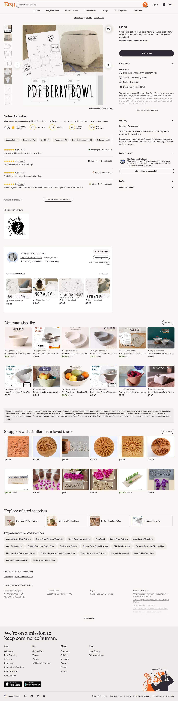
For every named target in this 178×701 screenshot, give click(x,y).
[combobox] (79, 5)
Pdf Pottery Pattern (70, 547)
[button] (101, 257)
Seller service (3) (103, 140)
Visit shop (104, 274)
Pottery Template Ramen (45, 561)
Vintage (105, 11)
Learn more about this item (147, 110)
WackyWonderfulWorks (129, 40)
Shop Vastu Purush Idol (14, 597)
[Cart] (170, 5)
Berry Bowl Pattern (120, 540)
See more (168, 322)
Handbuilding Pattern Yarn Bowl (21, 554)
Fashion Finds (90, 11)
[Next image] (108, 65)
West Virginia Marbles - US (59, 594)
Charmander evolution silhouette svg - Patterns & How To (151, 595)
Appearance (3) (61, 140)
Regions (170, 696)
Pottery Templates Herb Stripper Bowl (59, 554)
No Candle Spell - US (14, 594)
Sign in (155, 5)
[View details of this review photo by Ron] (16, 226)
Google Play (32, 684)
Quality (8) (45, 140)
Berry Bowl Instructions (80, 540)
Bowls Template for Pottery (94, 554)
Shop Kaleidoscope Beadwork (147, 612)
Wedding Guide (121, 11)
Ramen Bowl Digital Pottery (97, 547)
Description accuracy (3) (82, 140)
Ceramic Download (121, 554)
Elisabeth (95, 184)
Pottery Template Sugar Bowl (42, 547)
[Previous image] (17, 65)
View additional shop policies (146, 171)
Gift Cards (138, 11)
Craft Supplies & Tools (95, 18)
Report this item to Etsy (102, 108)
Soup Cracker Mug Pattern (19, 540)
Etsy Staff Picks (52, 11)
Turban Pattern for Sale (144, 605)
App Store (13, 684)
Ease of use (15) (29, 140)
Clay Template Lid (15, 547)
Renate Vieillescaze (32, 253)
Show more (167, 431)
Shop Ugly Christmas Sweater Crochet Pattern (151, 600)
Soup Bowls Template (144, 540)
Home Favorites (71, 11)
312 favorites (28, 571)
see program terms (145, 165)
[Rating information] (21, 262)
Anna (97, 172)
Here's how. (135, 134)
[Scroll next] (112, 140)
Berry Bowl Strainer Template (50, 540)
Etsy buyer (95, 149)
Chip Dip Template (123, 547)
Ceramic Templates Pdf (18, 561)
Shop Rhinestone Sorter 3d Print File (150, 608)
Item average (21, 126)
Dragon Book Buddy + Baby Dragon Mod (152, 615)
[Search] (145, 5)
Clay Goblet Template (145, 554)
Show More (89, 618)
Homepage (78, 18)
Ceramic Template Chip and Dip (151, 547)
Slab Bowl (101, 540)
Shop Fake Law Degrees (101, 594)
